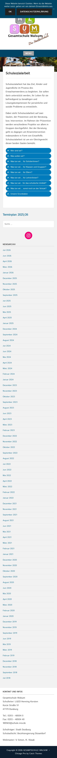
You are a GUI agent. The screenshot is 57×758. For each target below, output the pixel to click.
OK (10, 11)
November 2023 (10, 391)
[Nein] (53, 9)
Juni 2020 (7, 588)
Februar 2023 (9, 430)
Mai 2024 (7, 357)
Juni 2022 (7, 469)
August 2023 (8, 407)
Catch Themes (35, 753)
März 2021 (7, 543)
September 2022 (10, 453)
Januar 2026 (8, 272)
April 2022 (7, 481)
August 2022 (8, 458)
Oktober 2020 (9, 571)
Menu (28, 53)
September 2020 (10, 576)
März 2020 (7, 605)
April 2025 (7, 317)
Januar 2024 (8, 379)
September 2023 (10, 402)
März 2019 (7, 650)
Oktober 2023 (9, 396)
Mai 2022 (7, 475)
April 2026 (7, 261)
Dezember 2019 (10, 621)
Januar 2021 (8, 554)
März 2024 (7, 368)
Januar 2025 (8, 323)
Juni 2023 (7, 413)
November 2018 (10, 667)
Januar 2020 (8, 616)
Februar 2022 (9, 492)
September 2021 (10, 514)
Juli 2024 (7, 345)
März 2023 (7, 424)
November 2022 (10, 441)
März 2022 (7, 486)
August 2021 (8, 520)
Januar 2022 (8, 498)
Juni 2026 (7, 256)
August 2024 (8, 340)
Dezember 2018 (10, 661)
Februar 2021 (8, 548)
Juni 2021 (7, 526)
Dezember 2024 (10, 329)
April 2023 (7, 419)
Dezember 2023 (10, 385)
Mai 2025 (7, 312)
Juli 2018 (6, 678)
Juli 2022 (7, 464)
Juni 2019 (7, 638)
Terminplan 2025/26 (15, 215)
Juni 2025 (7, 306)
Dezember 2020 (10, 560)
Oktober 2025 (9, 289)
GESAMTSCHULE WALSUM (35, 750)
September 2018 (10, 672)
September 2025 (10, 295)
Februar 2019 (8, 655)
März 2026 (7, 267)
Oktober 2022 (9, 447)
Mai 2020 (7, 593)
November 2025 (10, 284)
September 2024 (10, 334)
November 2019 (10, 627)
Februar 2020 (9, 610)
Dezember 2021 (10, 503)
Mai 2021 (7, 531)
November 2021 (10, 509)
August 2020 (8, 582)
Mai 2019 (7, 644)
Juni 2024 (7, 351)
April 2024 (7, 362)
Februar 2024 (9, 374)
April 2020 (7, 599)
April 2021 (7, 537)
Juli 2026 (7, 250)
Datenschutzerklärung (34, 11)
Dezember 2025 (10, 278)
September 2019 (10, 633)
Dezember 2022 (10, 436)
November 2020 (10, 565)
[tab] (28, 150)
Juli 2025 (7, 301)
